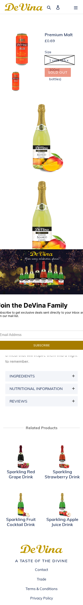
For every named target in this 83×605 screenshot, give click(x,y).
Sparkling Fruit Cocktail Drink (21, 522)
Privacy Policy (41, 598)
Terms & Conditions (41, 588)
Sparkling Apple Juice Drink (62, 522)
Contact (41, 569)
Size (48, 52)
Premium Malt (59, 34)
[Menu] (75, 7)
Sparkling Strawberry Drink (62, 474)
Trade (41, 579)
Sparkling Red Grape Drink (21, 474)
